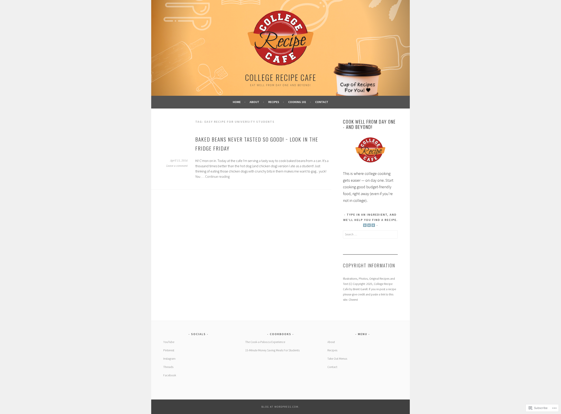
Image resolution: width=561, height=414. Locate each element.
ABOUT (254, 102)
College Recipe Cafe (280, 77)
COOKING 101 (297, 102)
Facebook (169, 375)
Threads (168, 367)
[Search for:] (370, 234)
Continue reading (217, 176)
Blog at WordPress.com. (280, 406)
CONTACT (321, 102)
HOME (237, 102)
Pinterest (168, 350)
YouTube (168, 342)
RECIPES (273, 102)
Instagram (169, 359)
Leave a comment (177, 165)
